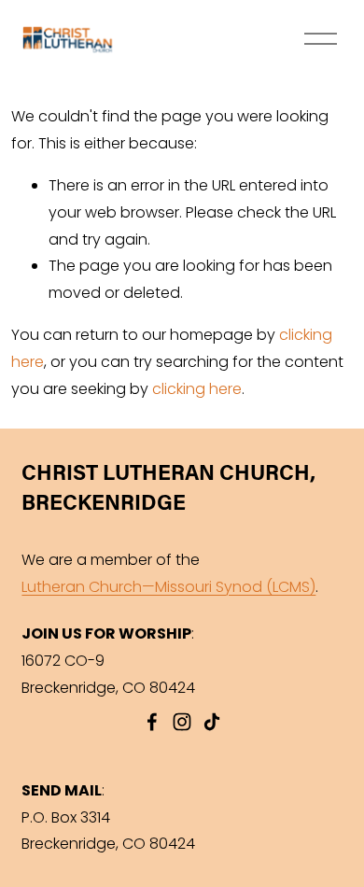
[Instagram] (182, 721)
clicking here (197, 389)
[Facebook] (152, 721)
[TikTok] (212, 721)
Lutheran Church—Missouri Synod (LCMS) (168, 587)
